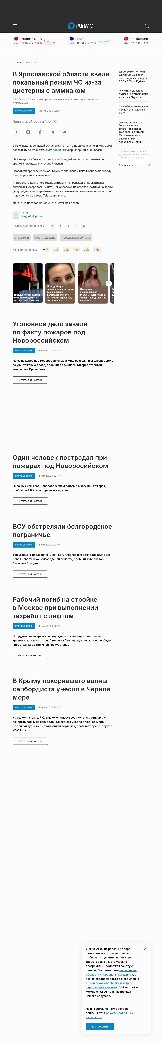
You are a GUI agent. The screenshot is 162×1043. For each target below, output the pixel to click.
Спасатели (22, 237)
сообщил (59, 150)
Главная (17, 62)
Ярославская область (76, 237)
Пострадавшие (45, 237)
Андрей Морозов (32, 216)
